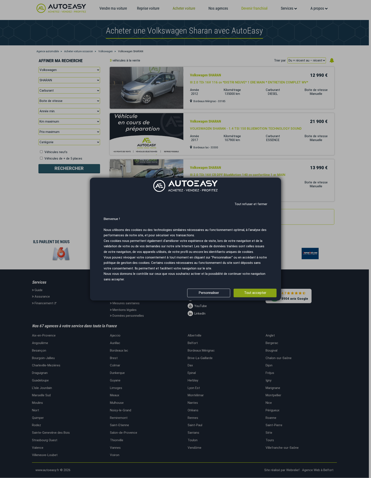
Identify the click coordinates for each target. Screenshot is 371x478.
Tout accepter (255, 293)
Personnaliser (209, 293)
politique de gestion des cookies (127, 263)
